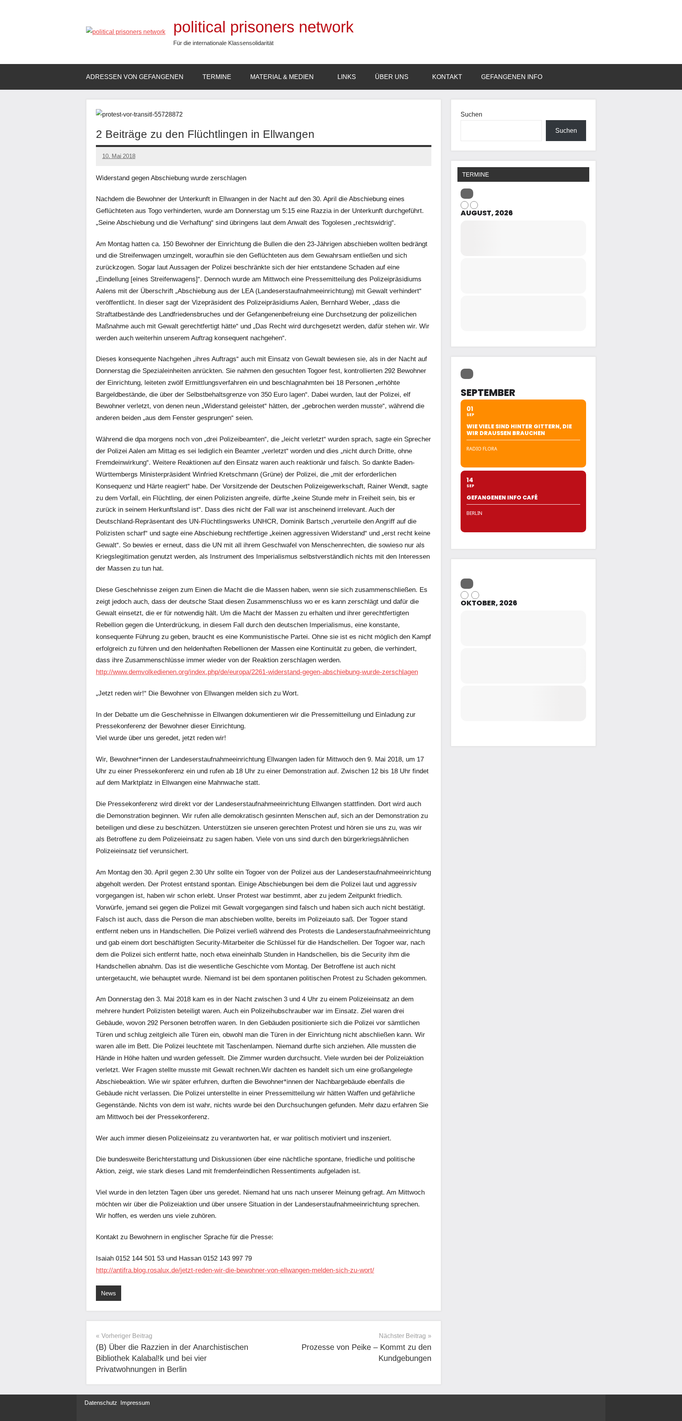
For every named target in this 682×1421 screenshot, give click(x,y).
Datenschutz (100, 1402)
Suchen (471, 114)
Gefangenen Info (511, 77)
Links (346, 77)
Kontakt (447, 77)
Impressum (135, 1402)
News (108, 1293)
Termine (216, 77)
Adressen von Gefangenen (135, 77)
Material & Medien (282, 77)
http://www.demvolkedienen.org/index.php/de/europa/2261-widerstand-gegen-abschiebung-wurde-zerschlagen (257, 672)
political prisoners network (263, 27)
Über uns (391, 77)
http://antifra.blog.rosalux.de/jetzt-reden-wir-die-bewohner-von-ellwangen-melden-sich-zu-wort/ (235, 1270)
